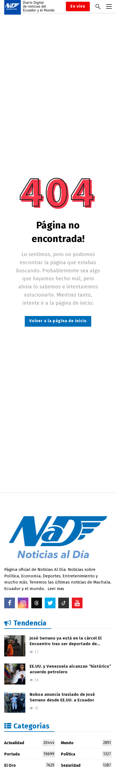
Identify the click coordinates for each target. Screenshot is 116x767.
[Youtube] (77, 603)
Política (86, 754)
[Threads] (36, 603)
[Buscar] (98, 6)
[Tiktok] (63, 603)
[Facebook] (9, 603)
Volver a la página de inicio (58, 321)
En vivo (77, 6)
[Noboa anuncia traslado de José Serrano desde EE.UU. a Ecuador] (14, 702)
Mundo (86, 742)
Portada (29, 754)
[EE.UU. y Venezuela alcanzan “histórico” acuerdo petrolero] (14, 674)
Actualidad (29, 742)
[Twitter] (50, 603)
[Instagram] (23, 603)
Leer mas (56, 588)
